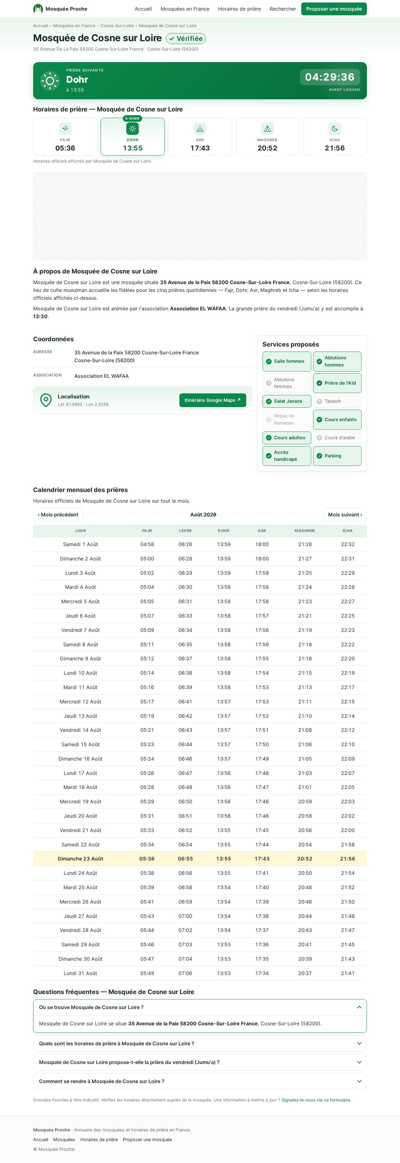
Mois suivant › (345, 514)
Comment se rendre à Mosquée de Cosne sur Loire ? (101, 1081)
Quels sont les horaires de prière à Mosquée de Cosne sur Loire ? (116, 1043)
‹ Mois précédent (58, 514)
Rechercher (283, 9)
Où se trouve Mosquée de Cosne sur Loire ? (91, 1007)
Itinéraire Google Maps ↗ (213, 400)
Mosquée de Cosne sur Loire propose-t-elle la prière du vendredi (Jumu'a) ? (129, 1062)
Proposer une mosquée (334, 9)
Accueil (143, 9)
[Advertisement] (200, 216)
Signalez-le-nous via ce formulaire (316, 1099)
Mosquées (64, 1139)
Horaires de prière (239, 9)
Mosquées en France (185, 9)
